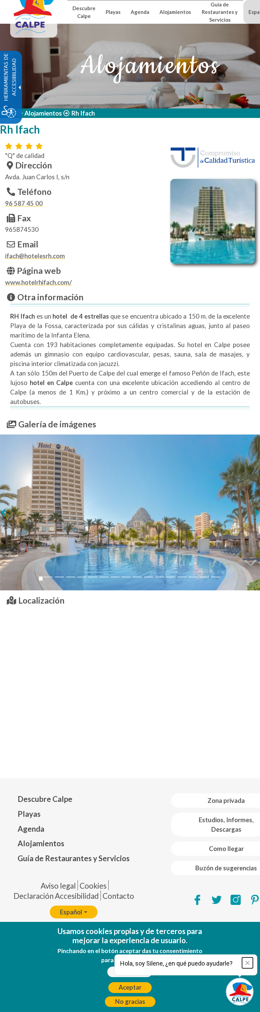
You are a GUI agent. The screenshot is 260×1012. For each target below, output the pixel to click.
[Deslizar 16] (204, 577)
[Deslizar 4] (70, 577)
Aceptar (130, 987)
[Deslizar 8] (115, 577)
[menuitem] (74, 799)
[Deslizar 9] (126, 577)
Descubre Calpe (45, 799)
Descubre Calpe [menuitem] (83, 12)
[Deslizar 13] (170, 577)
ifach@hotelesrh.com (35, 256)
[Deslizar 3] (59, 577)
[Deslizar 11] (148, 577)
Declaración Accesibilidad (56, 895)
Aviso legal (58, 885)
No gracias (130, 1001)
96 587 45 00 (24, 203)
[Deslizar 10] (137, 577)
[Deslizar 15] (193, 577)
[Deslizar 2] (48, 577)
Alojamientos (43, 113)
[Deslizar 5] (81, 577)
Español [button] (71, 912)
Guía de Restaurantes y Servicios (74, 858)
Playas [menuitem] (113, 12)
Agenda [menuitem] (140, 12)
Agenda (31, 828)
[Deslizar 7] (104, 577)
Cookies (93, 885)
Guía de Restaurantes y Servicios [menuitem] (220, 12)
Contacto (118, 895)
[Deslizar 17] (215, 577)
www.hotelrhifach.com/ (38, 282)
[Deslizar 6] (93, 577)
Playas (29, 813)
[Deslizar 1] (41, 578)
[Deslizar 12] (159, 577)
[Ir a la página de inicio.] (33, 12)
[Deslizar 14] (182, 577)
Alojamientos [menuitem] (175, 12)
